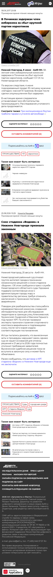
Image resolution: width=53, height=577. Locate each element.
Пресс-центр (37, 471)
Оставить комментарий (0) (27, 134)
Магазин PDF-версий (25, 474)
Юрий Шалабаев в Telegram (14, 268)
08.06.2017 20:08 (8, 10)
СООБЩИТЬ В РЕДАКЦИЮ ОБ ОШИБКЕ (21, 489)
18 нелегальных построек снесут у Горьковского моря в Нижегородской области (27, 452)
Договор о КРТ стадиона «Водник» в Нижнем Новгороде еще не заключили (30, 426)
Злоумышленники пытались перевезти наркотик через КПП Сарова (28, 166)
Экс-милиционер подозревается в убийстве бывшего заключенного (30, 199)
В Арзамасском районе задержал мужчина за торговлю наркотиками (30, 191)
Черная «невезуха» (19, 173)
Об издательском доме (15, 471)
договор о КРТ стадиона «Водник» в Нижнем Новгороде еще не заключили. (26, 362)
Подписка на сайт (12, 482)
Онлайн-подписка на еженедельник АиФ (25, 478)
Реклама (7, 474)
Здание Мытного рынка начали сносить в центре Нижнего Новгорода (29, 443)
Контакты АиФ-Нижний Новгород (21, 485)
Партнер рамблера (24, 564)
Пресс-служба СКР (10, 65)
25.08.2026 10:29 (8, 213)
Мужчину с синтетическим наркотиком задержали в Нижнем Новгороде (28, 183)
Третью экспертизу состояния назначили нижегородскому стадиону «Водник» (29, 434)
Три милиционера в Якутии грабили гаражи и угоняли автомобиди (26, 112)
